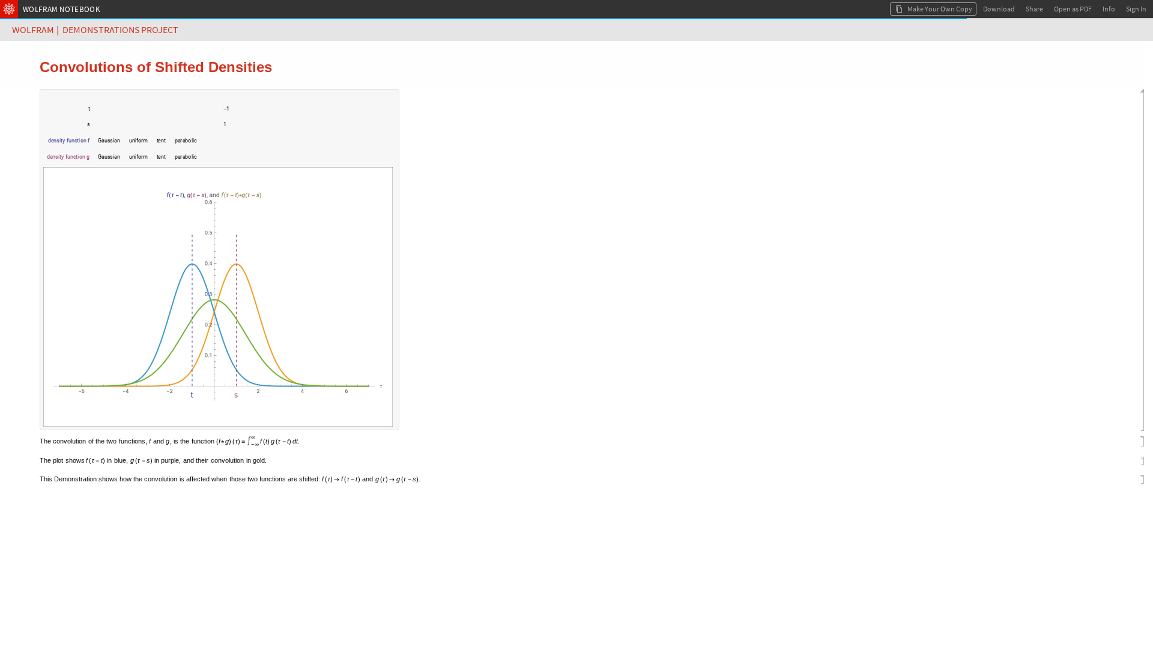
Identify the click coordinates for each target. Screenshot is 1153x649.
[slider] (154, 114)
